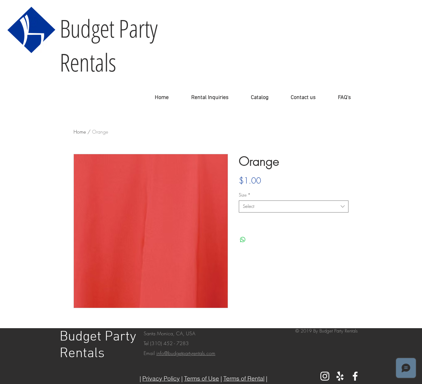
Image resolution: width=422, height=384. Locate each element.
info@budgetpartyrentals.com (185, 353)
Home (80, 131)
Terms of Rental (243, 378)
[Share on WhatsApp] (243, 239)
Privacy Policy (161, 378)
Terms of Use (201, 378)
